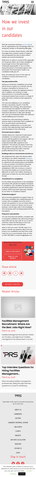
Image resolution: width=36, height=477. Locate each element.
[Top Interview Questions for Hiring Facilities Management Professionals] (18, 366)
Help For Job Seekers (13, 257)
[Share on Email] (21, 273)
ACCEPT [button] (21, 474)
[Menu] (32, 2)
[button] (12, 284)
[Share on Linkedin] (10, 273)
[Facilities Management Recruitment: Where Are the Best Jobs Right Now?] (18, 319)
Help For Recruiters (13, 251)
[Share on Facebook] (4, 273)
